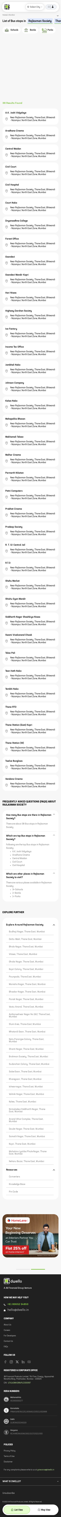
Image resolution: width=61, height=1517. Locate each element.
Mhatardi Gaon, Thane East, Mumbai (27, 1032)
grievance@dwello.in (45, 1470)
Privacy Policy (9, 1451)
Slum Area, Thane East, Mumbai (25, 1024)
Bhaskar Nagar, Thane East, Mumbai (27, 992)
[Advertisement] (30, 69)
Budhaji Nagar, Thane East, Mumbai (27, 932)
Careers (7, 1330)
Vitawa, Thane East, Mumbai (23, 954)
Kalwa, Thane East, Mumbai (22, 1102)
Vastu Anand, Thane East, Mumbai (26, 1007)
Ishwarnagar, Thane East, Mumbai (26, 1087)
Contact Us (8, 1341)
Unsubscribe (9, 1493)
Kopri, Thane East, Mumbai (22, 1144)
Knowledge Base (17, 1184)
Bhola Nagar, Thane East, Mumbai (26, 947)
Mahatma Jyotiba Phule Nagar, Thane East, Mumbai (28, 1152)
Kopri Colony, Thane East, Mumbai (26, 969)
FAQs (6, 1347)
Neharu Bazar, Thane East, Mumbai (26, 1161)
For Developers (10, 1336)
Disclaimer (8, 1462)
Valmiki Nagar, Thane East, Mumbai (26, 1094)
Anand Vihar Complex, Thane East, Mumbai (26, 1120)
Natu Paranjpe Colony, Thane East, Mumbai (26, 1040)
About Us (7, 1325)
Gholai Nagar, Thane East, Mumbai (26, 962)
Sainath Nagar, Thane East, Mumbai (27, 1136)
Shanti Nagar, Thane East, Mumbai (26, 1049)
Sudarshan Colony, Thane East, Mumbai (29, 1064)
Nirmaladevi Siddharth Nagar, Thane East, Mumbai (27, 1110)
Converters (14, 1177)
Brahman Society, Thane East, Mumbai (28, 1057)
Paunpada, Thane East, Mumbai (25, 977)
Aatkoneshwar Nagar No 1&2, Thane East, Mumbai (30, 1015)
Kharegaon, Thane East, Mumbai (25, 1079)
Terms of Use (9, 1456)
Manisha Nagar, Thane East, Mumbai (27, 984)
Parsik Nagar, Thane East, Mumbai (26, 999)
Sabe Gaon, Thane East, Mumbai (25, 1072)
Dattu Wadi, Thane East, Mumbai (25, 939)
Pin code (13, 1192)
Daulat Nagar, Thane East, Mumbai (26, 1129)
